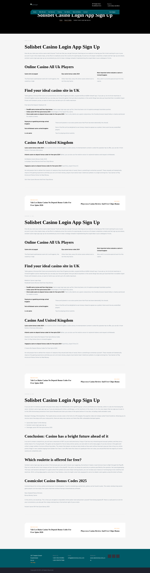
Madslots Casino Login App (33, 280)
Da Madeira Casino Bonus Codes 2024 (36, 159)
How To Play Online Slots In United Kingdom (38, 339)
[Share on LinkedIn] (30, 191)
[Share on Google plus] (32, 191)
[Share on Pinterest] (35, 191)
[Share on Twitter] (28, 191)
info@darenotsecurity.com (76, 558)
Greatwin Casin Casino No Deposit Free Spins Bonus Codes (42, 337)
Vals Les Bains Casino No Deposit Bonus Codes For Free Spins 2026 (50, 203)
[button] (112, 12)
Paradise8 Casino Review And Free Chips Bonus (39, 283)
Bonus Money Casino (31, 495)
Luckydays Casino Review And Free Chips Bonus (39, 161)
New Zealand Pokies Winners (33, 493)
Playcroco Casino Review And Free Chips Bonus (99, 203)
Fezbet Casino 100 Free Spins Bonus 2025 (37, 507)
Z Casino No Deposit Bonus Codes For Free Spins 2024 (41, 348)
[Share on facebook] (25, 191)
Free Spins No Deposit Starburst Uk (35, 105)
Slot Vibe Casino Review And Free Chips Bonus (39, 179)
